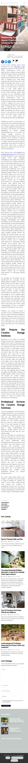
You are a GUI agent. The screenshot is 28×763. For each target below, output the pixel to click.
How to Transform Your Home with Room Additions (11, 611)
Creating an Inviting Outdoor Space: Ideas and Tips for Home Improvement (17, 720)
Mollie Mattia (5, 46)
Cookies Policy (20, 755)
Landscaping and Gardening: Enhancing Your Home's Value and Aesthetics (12, 645)
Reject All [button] (14, 760)
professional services (7, 154)
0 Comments (17, 47)
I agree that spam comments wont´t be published (13, 701)
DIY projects (18, 152)
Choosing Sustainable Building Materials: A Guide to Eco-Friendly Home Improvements (12, 572)
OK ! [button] (8, 757)
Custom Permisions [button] (17, 757)
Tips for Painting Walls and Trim (12, 539)
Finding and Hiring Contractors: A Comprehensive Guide (15, 730)
